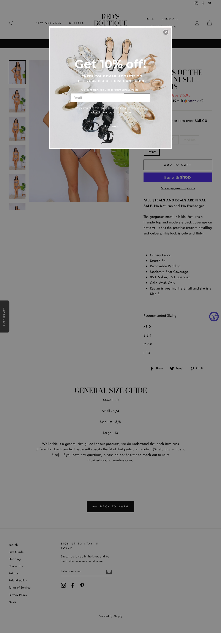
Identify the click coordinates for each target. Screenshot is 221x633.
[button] (165, 32)
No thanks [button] (110, 126)
